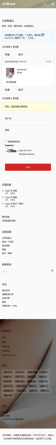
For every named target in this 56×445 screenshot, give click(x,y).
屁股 (42, 377)
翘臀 (44, 386)
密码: (7, 130)
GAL (8, 372)
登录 (28, 167)
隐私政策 (6, 416)
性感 (20, 381)
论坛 (10, 26)
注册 (4, 337)
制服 (7, 377)
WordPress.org (8, 355)
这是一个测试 (7, 242)
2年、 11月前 (27, 38)
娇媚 (31, 377)
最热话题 (6, 217)
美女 (8, 386)
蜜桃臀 (8, 390)
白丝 (43, 381)
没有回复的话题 (8, 220)
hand (20, 372)
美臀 (32, 386)
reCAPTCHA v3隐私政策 (12, 419)
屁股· (15, 190)
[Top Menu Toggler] (53, 4)
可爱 (19, 377)
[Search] (44, 4)
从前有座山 (7, 238)
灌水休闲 (18, 26)
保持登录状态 (14, 141)
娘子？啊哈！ (19, 203)
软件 (33, 390)
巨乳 (7, 381)
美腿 (21, 386)
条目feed (6, 346)
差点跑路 (6, 245)
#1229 (48, 62)
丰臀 (44, 372)
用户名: (8, 118)
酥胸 (45, 390)
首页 (4, 26)
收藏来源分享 (7, 294)
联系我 (5, 412)
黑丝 (8, 395)
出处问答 (6, 298)
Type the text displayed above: (27, 152)
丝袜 (32, 372)
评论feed (6, 351)
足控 (21, 390)
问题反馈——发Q (9, 306)
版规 (4, 302)
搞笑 (31, 381)
